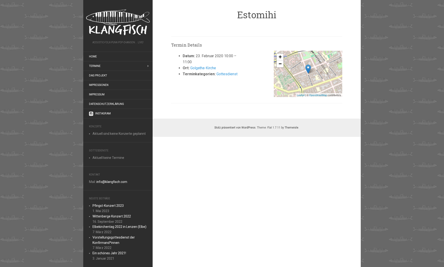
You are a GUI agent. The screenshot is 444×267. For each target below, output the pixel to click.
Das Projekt (98, 75)
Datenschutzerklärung (106, 104)
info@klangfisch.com (111, 182)
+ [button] (280, 57)
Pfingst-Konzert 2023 (108, 205)
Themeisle (291, 127)
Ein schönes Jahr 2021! (109, 253)
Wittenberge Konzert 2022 (111, 216)
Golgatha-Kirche (203, 68)
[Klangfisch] (118, 22)
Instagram (103, 113)
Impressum (97, 94)
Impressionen (98, 85)
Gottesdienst (226, 74)
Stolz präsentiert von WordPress (235, 127)
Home (93, 56)
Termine (95, 66)
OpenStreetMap (318, 95)
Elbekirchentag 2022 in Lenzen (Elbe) (119, 227)
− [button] (280, 64)
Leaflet (301, 95)
